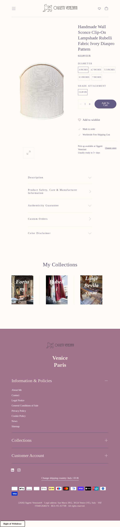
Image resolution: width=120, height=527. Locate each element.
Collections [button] (22, 440)
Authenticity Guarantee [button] (43, 205)
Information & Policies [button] (32, 380)
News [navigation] (14, 421)
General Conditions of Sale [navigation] (25, 405)
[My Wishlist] (99, 8)
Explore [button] (22, 301)
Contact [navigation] (15, 395)
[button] (14, 8)
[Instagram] (19, 470)
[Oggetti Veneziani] (60, 346)
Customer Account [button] (28, 455)
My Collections (60, 265)
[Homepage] (60, 8)
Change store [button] (110, 148)
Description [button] (35, 177)
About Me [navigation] (17, 390)
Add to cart (105, 104)
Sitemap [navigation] (16, 426)
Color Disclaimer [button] (39, 233)
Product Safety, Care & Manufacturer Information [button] (52, 191)
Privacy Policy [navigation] (19, 411)
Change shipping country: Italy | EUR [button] (60, 478)
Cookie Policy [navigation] (19, 416)
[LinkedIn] (12, 470)
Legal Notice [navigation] (18, 400)
